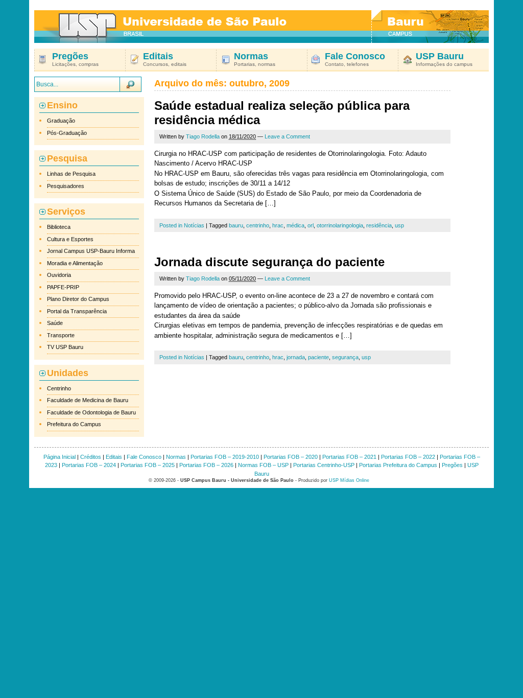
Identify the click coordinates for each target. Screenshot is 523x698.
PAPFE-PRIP (63, 287)
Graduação (61, 121)
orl (310, 225)
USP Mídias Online (349, 480)
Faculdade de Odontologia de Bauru (91, 412)
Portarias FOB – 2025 (148, 465)
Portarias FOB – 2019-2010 (225, 457)
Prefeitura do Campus (74, 424)
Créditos (90, 457)
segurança (345, 357)
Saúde (55, 323)
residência (379, 225)
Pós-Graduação (67, 133)
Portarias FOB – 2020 (291, 457)
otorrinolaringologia (340, 225)
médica (295, 225)
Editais (114, 457)
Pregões (452, 465)
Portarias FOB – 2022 (408, 457)
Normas (176, 457)
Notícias (194, 225)
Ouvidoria (59, 275)
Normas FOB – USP (263, 465)
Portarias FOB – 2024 (89, 465)
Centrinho (59, 388)
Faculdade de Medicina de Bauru (87, 400)
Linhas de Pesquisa (71, 174)
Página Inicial (59, 457)
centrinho (257, 225)
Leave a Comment (287, 136)
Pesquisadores (65, 186)
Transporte (61, 335)
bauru (236, 225)
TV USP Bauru (65, 347)
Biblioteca (58, 227)
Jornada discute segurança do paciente (269, 262)
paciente (318, 357)
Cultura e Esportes (70, 239)
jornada (296, 357)
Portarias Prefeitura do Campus (398, 465)
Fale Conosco (144, 457)
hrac (277, 225)
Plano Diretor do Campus (78, 299)
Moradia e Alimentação (75, 263)
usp (399, 225)
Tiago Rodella (203, 136)
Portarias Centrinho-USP (323, 465)
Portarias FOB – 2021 (349, 457)
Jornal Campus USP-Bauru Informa (91, 251)
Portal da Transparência (77, 311)
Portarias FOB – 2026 (206, 465)
